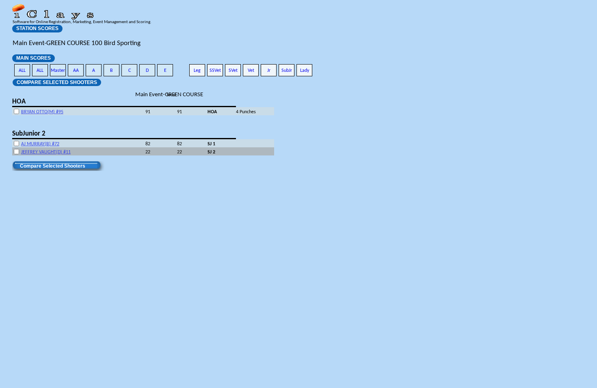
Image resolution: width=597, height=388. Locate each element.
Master (58, 70)
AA (76, 70)
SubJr (286, 70)
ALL (22, 70)
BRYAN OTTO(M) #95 (42, 112)
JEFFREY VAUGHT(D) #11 (46, 152)
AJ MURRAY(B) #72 (40, 144)
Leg (197, 70)
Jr (268, 70)
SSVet (215, 70)
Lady (304, 70)
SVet (233, 70)
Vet (251, 70)
